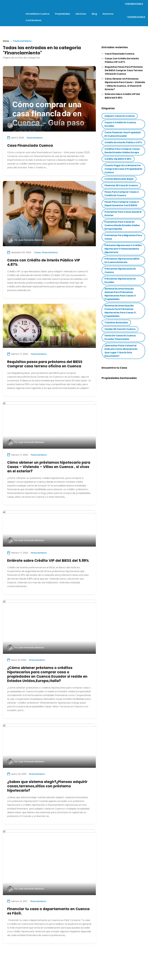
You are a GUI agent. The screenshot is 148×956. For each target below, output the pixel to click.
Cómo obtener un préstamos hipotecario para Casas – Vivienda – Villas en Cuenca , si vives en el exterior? (48, 467)
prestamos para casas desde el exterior (122, 213)
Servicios (81, 13)
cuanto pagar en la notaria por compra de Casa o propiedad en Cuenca (123, 169)
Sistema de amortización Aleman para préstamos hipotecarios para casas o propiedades (120, 294)
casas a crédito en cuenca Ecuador (120, 124)
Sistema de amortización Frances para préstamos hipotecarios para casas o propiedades (120, 311)
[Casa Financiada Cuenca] (49, 99)
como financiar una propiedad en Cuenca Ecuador (122, 134)
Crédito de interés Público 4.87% (123, 142)
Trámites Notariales (116, 322)
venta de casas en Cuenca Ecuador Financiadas (120, 337)
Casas (37, 252)
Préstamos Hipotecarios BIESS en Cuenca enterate (121, 260)
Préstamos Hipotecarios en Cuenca (120, 270)
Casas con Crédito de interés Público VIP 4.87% (43, 262)
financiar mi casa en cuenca (121, 185)
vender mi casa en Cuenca (119, 329)
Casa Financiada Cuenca (30, 145)
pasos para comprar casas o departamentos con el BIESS (121, 203)
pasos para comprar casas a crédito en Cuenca (121, 193)
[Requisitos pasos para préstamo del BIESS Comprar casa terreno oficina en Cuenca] (49, 326)
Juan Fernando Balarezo (31, 125)
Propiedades (62, 13)
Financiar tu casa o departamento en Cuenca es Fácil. (48, 911)
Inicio (6, 41)
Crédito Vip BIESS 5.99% (118, 158)
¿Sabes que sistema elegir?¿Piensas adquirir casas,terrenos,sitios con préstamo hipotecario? (47, 786)
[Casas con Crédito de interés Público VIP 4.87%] (49, 213)
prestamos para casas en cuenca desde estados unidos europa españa (122, 225)
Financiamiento (35, 137)
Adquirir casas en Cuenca (119, 115)
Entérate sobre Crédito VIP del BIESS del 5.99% (48, 560)
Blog (94, 13)
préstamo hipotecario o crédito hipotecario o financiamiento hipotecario (123, 249)
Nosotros (108, 13)
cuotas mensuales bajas (119, 178)
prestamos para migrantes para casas (123, 237)
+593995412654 (133, 4)
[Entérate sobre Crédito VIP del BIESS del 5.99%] (49, 528)
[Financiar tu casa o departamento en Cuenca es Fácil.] (49, 862)
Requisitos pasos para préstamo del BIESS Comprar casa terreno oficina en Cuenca (44, 363)
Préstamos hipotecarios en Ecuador (120, 280)
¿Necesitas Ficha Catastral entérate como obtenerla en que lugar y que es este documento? (120, 350)
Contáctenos (33, 20)
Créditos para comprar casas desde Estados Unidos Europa (122, 150)
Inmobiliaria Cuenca (37, 13)
